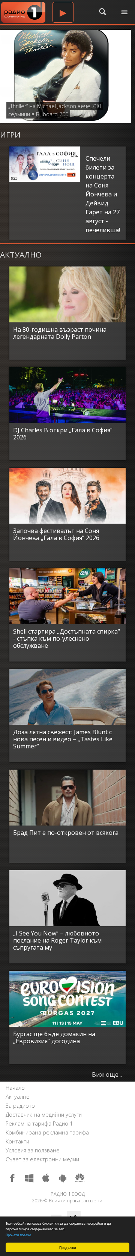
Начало (15, 1087)
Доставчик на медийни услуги (44, 1114)
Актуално (18, 1096)
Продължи (67, 1247)
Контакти (17, 1141)
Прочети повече (18, 1234)
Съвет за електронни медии (42, 1159)
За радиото (20, 1105)
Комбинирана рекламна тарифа (47, 1132)
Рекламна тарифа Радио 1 (39, 1123)
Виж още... (107, 1074)
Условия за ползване (33, 1150)
